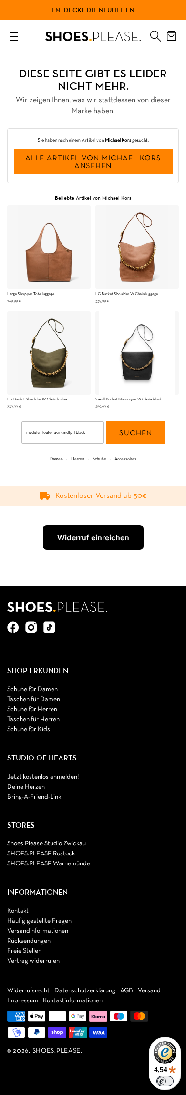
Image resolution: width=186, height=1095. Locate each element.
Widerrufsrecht (28, 991)
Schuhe (99, 459)
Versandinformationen (37, 931)
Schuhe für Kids (28, 729)
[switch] (165, 1081)
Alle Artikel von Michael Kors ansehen (93, 162)
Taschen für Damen (33, 699)
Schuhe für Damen (32, 689)
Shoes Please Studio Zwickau (46, 844)
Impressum (22, 1001)
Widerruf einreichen (93, 537)
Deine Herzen (26, 787)
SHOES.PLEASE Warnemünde (48, 864)
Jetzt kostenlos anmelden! (43, 777)
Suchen (135, 433)
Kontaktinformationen (73, 1001)
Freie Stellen (24, 951)
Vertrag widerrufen (33, 961)
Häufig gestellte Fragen (39, 921)
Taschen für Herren (33, 719)
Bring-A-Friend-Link (34, 797)
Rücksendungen (29, 941)
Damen (56, 459)
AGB (126, 991)
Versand (149, 991)
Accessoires (125, 459)
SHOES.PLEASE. (57, 1051)
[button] (155, 34)
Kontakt (18, 911)
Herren (77, 459)
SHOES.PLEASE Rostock (41, 854)
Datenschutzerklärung (84, 991)
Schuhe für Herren (32, 709)
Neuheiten (116, 10)
